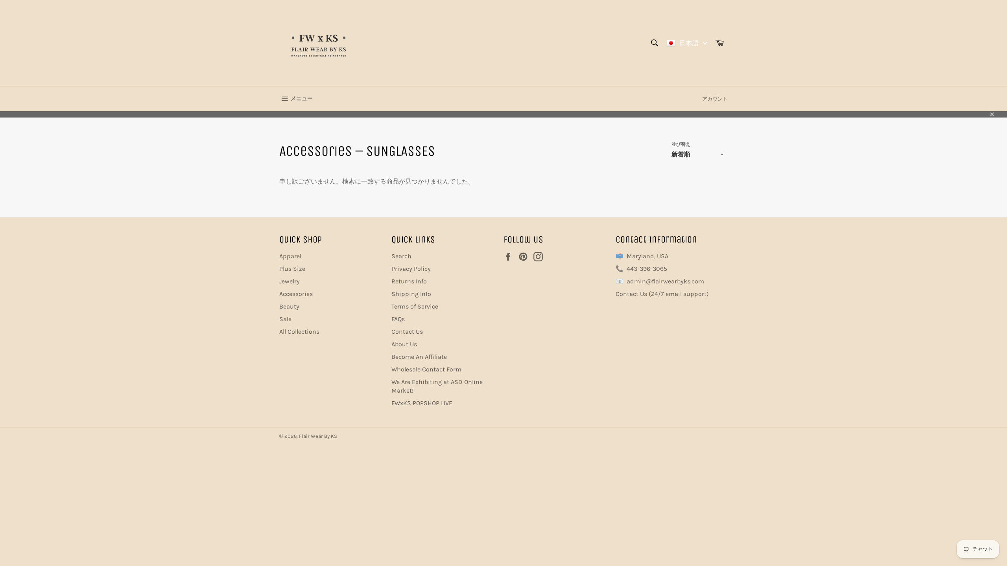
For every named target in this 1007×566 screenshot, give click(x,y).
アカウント (715, 99)
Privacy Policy (411, 268)
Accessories (296, 294)
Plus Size (292, 268)
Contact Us (407, 331)
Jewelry (289, 281)
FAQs (398, 319)
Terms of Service (414, 306)
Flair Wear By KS (318, 436)
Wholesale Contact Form (426, 369)
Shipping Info (411, 294)
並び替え (680, 144)
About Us (404, 344)
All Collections (299, 331)
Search (401, 256)
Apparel (290, 256)
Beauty (289, 306)
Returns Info (409, 281)
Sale (285, 319)
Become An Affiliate (419, 356)
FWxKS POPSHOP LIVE (421, 403)
